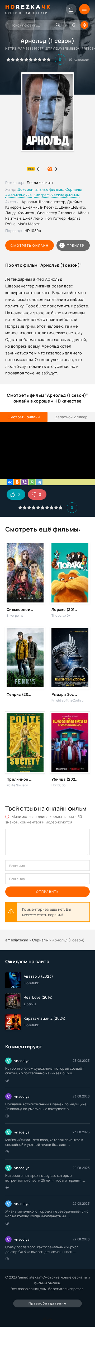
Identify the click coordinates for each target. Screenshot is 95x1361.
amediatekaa (16, 939)
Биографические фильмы (56, 194)
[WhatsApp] (32, 482)
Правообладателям (47, 1303)
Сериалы (73, 189)
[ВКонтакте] (10, 482)
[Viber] (24, 482)
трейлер (75, 245)
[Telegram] (39, 482)
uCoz (47, 1318)
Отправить (47, 891)
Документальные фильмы (40, 189)
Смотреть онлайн (30, 245)
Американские (18, 194)
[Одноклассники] (17, 482)
